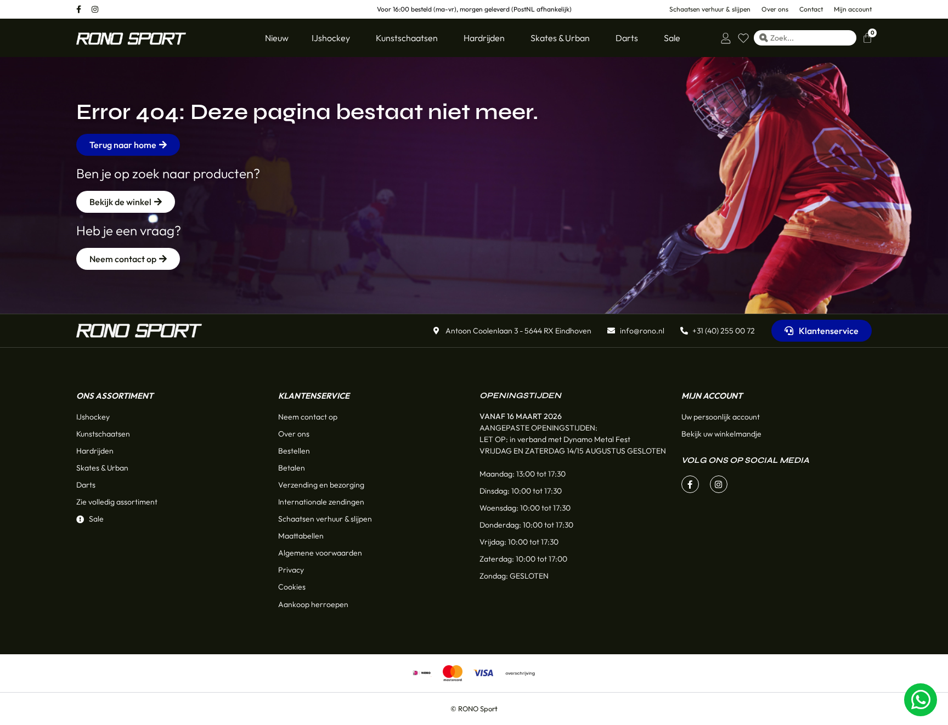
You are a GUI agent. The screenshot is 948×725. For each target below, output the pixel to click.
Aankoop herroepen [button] (313, 604)
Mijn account (711, 395)
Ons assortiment (114, 395)
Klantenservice (313, 395)
